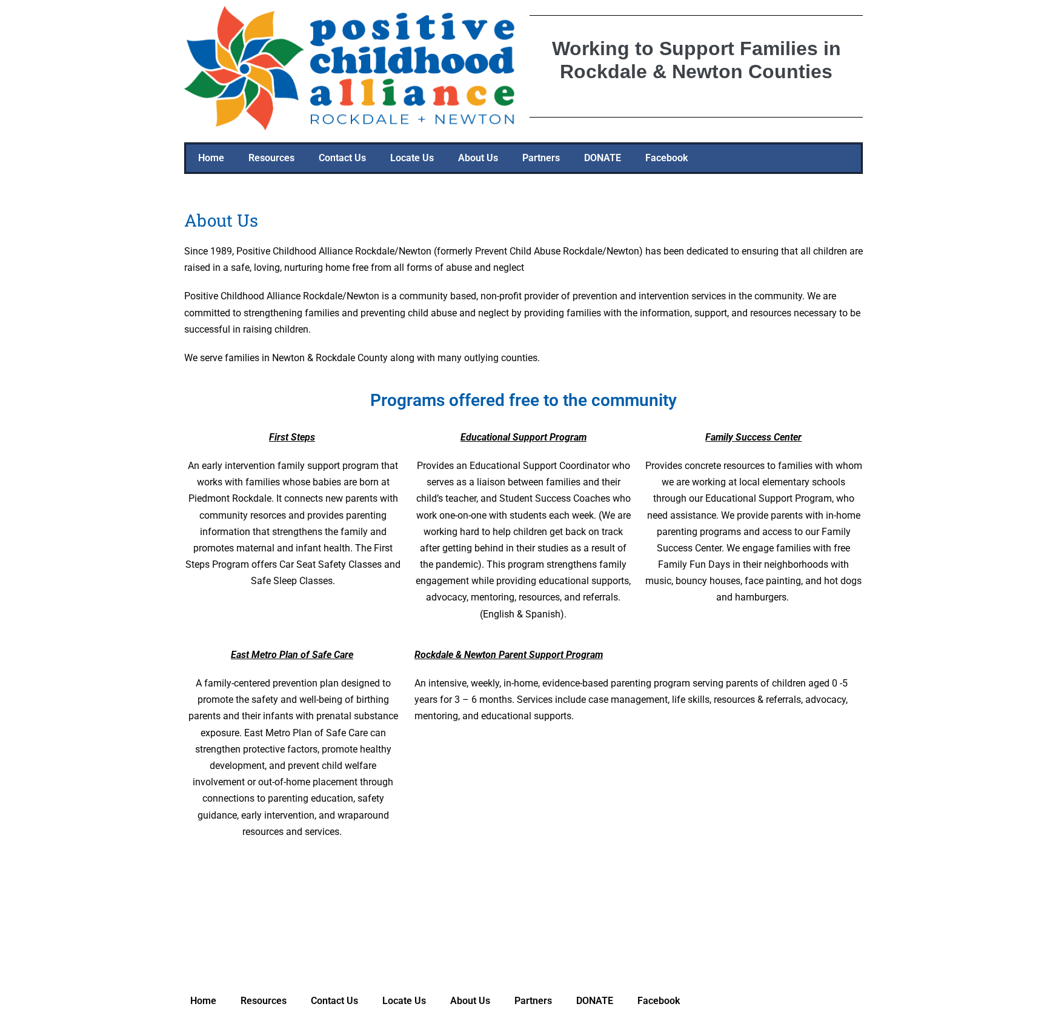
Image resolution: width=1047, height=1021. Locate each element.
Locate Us (412, 158)
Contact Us (342, 158)
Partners (541, 158)
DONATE (602, 158)
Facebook (666, 158)
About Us (478, 158)
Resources (271, 158)
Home (211, 158)
